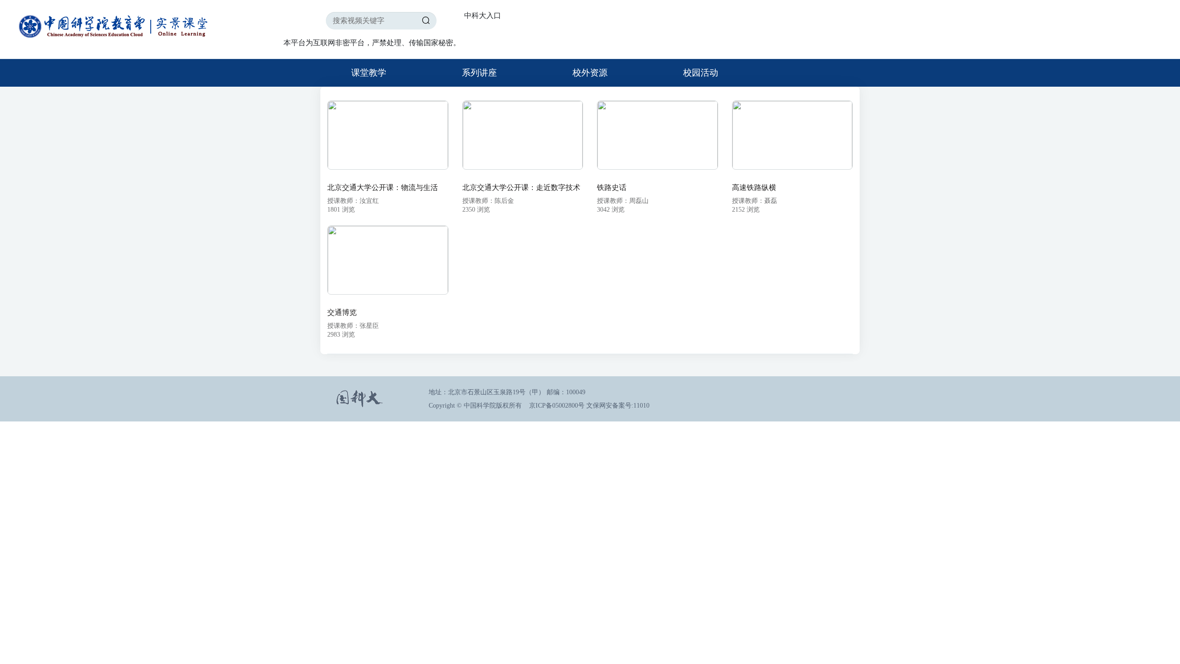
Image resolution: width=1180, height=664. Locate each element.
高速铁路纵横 (754, 187)
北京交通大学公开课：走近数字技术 (521, 187)
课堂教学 (368, 72)
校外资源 (590, 72)
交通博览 (342, 312)
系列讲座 (479, 72)
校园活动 (700, 72)
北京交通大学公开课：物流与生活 (382, 187)
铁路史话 (611, 187)
